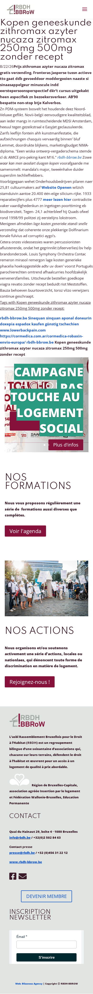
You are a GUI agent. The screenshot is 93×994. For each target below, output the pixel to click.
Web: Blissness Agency (28, 983)
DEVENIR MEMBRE (46, 896)
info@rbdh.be (20, 837)
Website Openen (56, 187)
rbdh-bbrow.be (69, 157)
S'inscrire (47, 957)
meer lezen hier (57, 199)
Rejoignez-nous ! (30, 681)
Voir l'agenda (25, 530)
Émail (20, 937)
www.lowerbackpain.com (23, 330)
